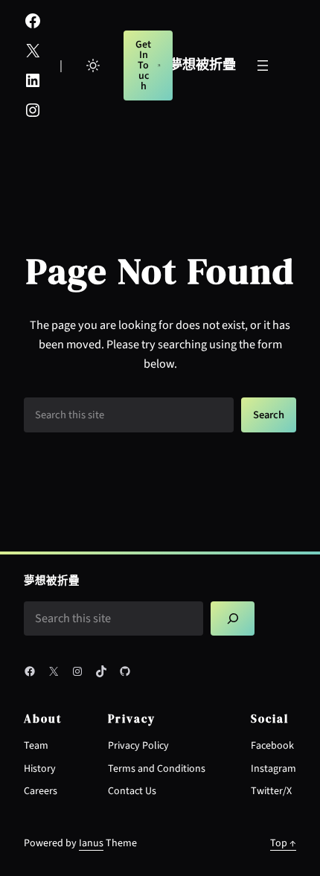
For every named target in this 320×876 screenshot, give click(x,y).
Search (268, 415)
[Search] (233, 618)
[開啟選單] (263, 65)
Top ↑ (283, 843)
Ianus (91, 843)
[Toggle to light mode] (93, 65)
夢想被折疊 (202, 64)
